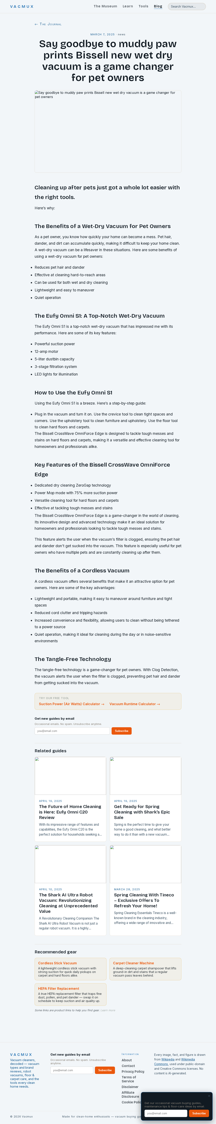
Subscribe (121, 731)
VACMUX (22, 6)
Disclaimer (130, 1087)
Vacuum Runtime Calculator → (134, 704)
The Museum (105, 6)
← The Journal (48, 24)
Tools (143, 6)
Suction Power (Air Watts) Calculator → (71, 704)
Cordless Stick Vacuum (57, 963)
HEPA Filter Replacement (58, 988)
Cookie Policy (132, 1102)
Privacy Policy (133, 1072)
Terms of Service (129, 1079)
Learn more (107, 1010)
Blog (158, 6)
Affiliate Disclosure (130, 1095)
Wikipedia (167, 1059)
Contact (128, 1066)
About (127, 1060)
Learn (128, 6)
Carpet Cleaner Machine (133, 963)
